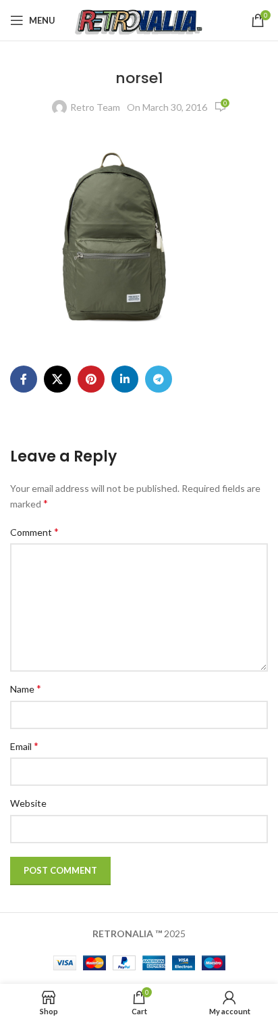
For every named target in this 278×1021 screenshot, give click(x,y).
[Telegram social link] (158, 379)
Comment (34, 531)
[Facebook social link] (23, 379)
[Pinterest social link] (91, 379)
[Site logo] (139, 19)
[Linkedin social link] (124, 379)
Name (25, 688)
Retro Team (95, 107)
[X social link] (57, 379)
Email (24, 745)
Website (28, 803)
